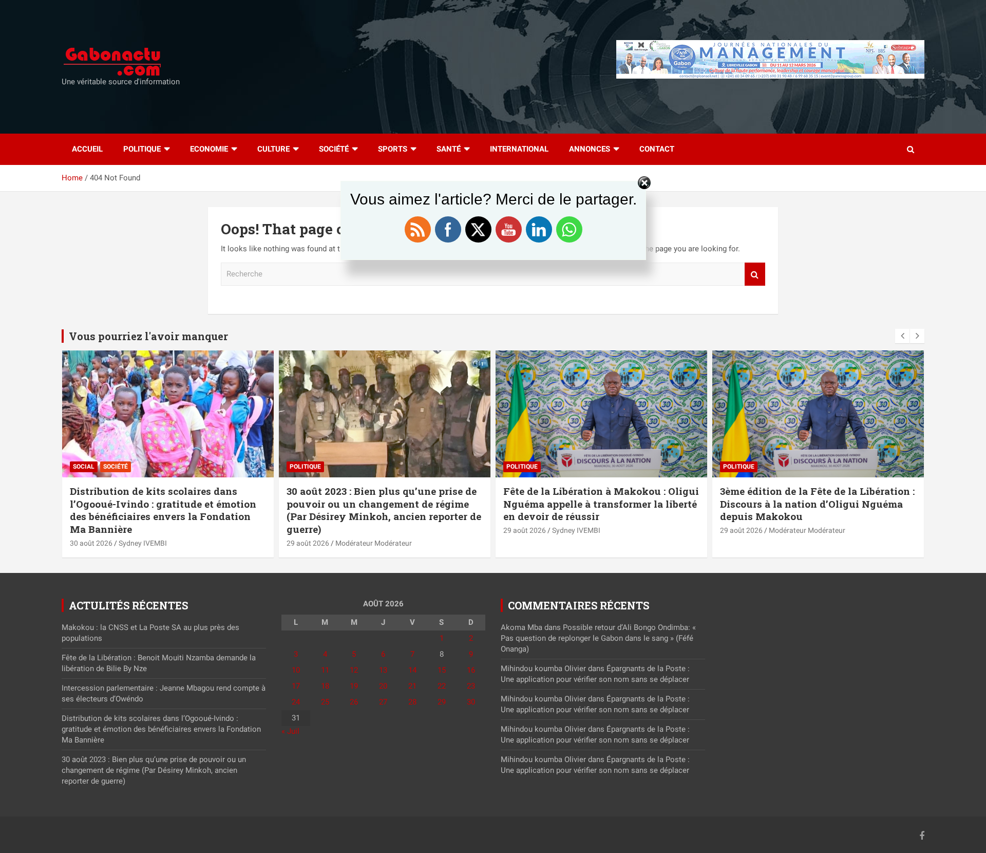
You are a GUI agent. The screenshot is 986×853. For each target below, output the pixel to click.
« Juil (290, 731)
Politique (142, 149)
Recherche (755, 274)
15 (442, 670)
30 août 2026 (91, 543)
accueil (87, 149)
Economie (209, 149)
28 (412, 702)
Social (83, 466)
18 (325, 686)
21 (412, 686)
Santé (449, 149)
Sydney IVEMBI (143, 543)
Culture (273, 149)
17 (296, 686)
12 (354, 670)
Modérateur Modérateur (373, 543)
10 (296, 670)
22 (442, 686)
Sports (392, 149)
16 (471, 670)
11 (325, 670)
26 (354, 702)
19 (354, 686)
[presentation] (902, 336)
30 (471, 702)
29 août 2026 (308, 543)
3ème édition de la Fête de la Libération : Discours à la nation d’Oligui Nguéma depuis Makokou (817, 504)
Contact (656, 149)
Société (334, 149)
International (519, 149)
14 (412, 670)
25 (325, 702)
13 (383, 670)
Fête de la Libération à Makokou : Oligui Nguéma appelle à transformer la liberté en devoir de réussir (601, 504)
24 (296, 702)
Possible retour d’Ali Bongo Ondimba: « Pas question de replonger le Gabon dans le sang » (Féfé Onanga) (598, 638)
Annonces (589, 149)
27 (383, 702)
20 (383, 686)
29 (442, 702)
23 (471, 686)
